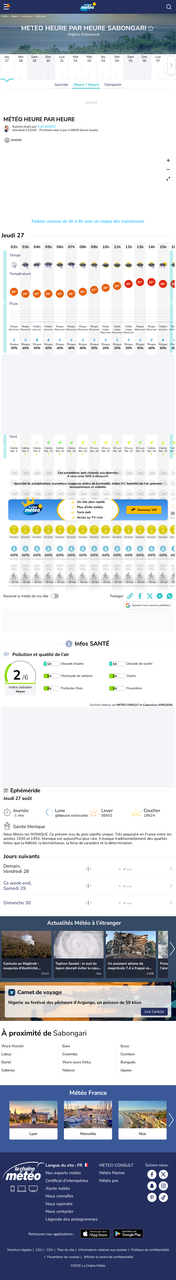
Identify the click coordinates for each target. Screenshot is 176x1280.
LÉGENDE (16, 140)
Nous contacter (59, 1211)
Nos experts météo (63, 1173)
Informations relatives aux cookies (102, 1250)
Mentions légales (19, 1250)
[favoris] (150, 28)
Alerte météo (58, 1188)
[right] (171, 65)
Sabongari (40, 16)
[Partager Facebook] (140, 596)
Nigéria (14, 16)
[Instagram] (163, 1185)
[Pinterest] (152, 1197)
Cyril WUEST (46, 127)
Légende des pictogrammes (72, 1219)
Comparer (112, 84)
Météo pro (108, 1180)
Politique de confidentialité (150, 1250)
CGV (50, 1250)
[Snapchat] (152, 1185)
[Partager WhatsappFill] (170, 596)
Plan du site (65, 1250)
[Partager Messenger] (160, 596)
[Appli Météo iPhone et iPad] (95, 1234)
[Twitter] (163, 1174)
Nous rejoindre (59, 1204)
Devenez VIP (147, 510)
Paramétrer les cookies (63, 1257)
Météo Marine (112, 1173)
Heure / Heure (86, 84)
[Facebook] (152, 1174)
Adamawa (27, 16)
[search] (169, 7)
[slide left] (5, 301)
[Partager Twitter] (150, 596)
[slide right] (171, 301)
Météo (4, 16)
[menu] (7, 7)
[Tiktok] (163, 1197)
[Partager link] (130, 596)
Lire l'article (154, 1011)
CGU (39, 1250)
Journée (61, 84)
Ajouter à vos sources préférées (151, 605)
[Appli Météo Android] (128, 1234)
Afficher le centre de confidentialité (108, 1257)
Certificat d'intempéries (67, 1180)
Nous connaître (59, 1196)
